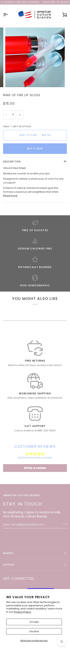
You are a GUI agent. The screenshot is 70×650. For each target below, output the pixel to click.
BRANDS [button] (8, 553)
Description (12, 161)
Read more (10, 195)
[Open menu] (9, 14)
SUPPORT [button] (9, 564)
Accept (34, 622)
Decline (34, 631)
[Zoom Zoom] (35, 57)
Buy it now (35, 148)
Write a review (35, 468)
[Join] (63, 524)
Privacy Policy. (23, 612)
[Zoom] (12, 79)
